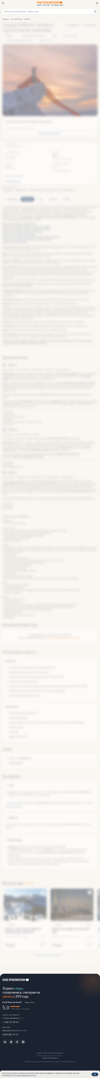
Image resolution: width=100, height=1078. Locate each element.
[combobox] (48, 11)
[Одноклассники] (17, 1041)
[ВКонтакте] (4, 1041)
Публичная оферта (50, 1058)
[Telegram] (11, 1041)
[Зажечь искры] (95, 979)
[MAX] (23, 1041)
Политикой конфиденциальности (24, 1075)
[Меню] (3, 3)
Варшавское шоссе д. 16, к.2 (14, 1030)
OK (95, 1074)
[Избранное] (97, 3)
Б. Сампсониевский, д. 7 (12, 1018)
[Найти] (95, 11)
